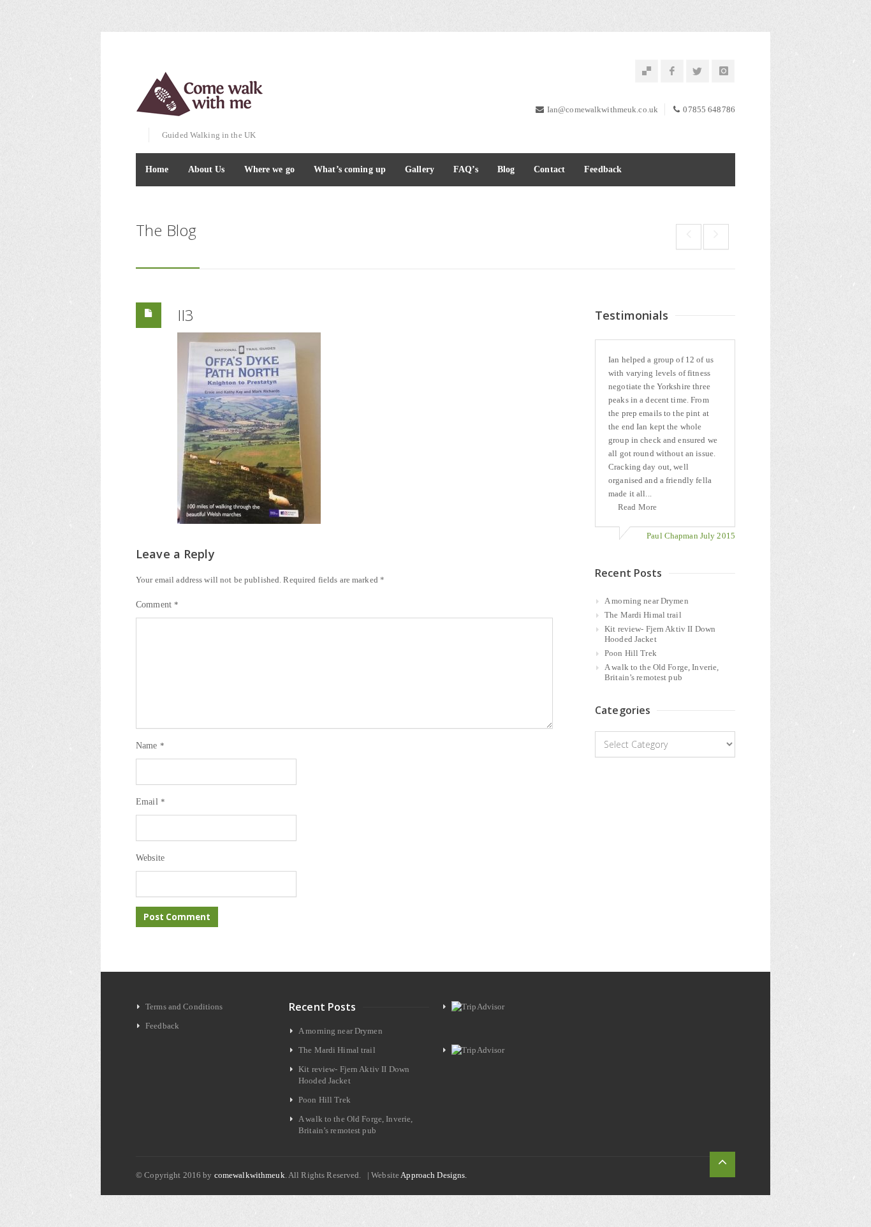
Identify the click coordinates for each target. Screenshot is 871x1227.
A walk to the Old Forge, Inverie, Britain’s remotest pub (661, 672)
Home (157, 169)
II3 (185, 314)
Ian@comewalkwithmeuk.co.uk (602, 109)
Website (150, 858)
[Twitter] (697, 71)
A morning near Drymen (646, 601)
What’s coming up (350, 169)
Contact (549, 169)
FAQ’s (465, 169)
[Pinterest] (646, 71)
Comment (157, 604)
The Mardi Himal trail (643, 615)
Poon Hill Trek (630, 653)
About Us (206, 169)
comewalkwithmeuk (249, 1175)
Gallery (419, 169)
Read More (637, 507)
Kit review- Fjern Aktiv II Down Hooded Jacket (659, 634)
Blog (506, 169)
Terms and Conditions (184, 1006)
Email (150, 802)
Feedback (603, 169)
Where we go (269, 169)
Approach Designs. (433, 1175)
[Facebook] (672, 71)
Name (150, 745)
